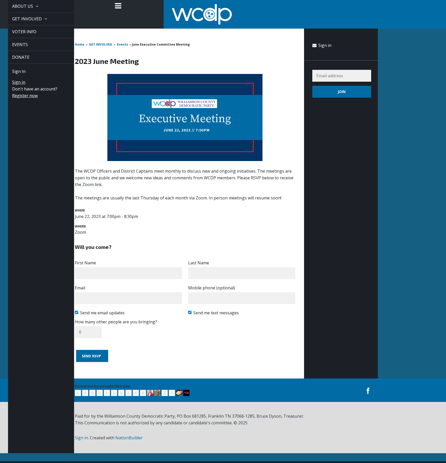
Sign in (12, 82)
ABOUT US (17, 6)
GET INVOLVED (21, 19)
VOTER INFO (18, 32)
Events (122, 44)
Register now (19, 95)
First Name (85, 263)
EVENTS (14, 44)
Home (79, 44)
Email (80, 288)
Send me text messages (216, 313)
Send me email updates (102, 313)
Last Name (198, 263)
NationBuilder (129, 438)
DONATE (14, 57)
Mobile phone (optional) (211, 288)
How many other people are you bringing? (116, 322)
